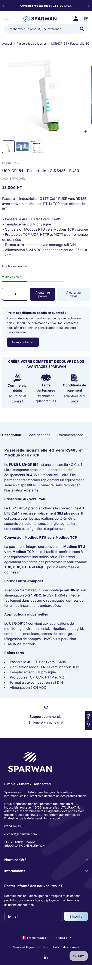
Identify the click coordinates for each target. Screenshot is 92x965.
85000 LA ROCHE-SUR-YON (24, 845)
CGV (42, 947)
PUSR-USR (10, 163)
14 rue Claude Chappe (20, 842)
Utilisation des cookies (64, 947)
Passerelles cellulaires (31, 43)
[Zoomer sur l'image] (85, 131)
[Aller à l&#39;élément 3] (36, 146)
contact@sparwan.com (20, 834)
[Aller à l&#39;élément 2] (22, 146)
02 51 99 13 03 (14, 826)
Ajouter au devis (73, 294)
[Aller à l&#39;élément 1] (8, 146)
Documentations (70, 435)
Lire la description (14, 266)
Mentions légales (24, 947)
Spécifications (39, 435)
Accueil (7, 43)
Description (11, 435)
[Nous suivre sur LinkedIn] (46, 957)
